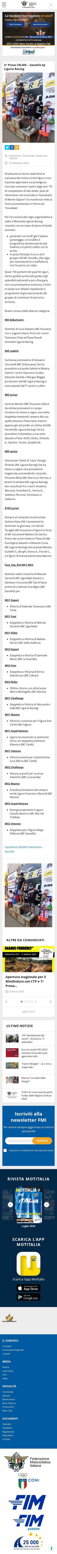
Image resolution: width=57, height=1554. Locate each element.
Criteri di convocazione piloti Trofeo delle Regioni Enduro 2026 (36, 1095)
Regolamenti (8, 1431)
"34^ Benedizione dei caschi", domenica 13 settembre (32, 1039)
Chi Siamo (7, 1346)
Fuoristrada (28, 155)
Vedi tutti (28, 1012)
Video (5, 1378)
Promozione (8, 1406)
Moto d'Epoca (9, 1403)
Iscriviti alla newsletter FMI (28, 1116)
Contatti (6, 1353)
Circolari (6, 1439)
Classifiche (7, 1427)
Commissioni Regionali (13, 1349)
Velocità (6, 1395)
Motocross (41, 155)
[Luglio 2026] (28, 1204)
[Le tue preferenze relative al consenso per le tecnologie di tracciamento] (51, 1548)
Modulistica (7, 1435)
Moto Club (7, 1410)
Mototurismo (8, 1399)
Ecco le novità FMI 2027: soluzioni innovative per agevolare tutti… (34, 1053)
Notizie (13, 158)
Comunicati (15, 155)
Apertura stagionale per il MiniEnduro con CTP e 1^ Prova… (26, 981)
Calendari (6, 1424)
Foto (4, 1374)
